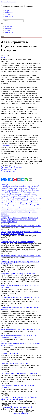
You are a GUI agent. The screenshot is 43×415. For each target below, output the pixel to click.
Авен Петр (30, 210)
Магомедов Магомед (33, 198)
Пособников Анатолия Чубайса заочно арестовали (20, 297)
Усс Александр (16, 202)
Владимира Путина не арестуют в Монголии (18, 274)
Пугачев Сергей (7, 200)
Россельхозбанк (25, 220)
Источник (4, 57)
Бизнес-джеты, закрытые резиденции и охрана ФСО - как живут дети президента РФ (21, 233)
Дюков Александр (23, 212)
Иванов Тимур (6, 210)
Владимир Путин (7, 145)
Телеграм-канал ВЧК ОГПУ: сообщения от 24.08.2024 (21, 329)
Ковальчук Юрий (33, 196)
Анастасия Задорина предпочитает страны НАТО (19, 373)
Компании (9, 13)
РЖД (36, 218)
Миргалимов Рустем (8, 212)
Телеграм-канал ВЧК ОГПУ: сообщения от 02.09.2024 (21, 256)
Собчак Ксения (6, 206)
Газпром (4, 218)
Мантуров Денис (20, 186)
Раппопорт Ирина (7, 194)
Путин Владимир (15, 167)
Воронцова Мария (22, 194)
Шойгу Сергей (6, 198)
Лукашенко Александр (17, 196)
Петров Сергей (33, 186)
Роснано (15, 220)
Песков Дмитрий (18, 198)
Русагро (31, 218)
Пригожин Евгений (30, 202)
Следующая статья (8, 171)
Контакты (9, 16)
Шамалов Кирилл (7, 208)
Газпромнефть (6, 222)
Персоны (8, 11)
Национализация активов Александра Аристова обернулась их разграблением (19, 398)
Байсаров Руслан (7, 204)
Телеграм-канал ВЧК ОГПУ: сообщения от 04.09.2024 (21, 226)
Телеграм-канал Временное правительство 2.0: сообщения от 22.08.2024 (18, 336)
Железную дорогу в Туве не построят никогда (18, 242)
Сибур (33, 220)
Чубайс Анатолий (15, 192)
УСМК (9, 220)
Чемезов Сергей (24, 188)
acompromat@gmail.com (21, 413)
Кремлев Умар (26, 190)
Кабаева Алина (18, 206)
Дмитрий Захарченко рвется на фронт (15, 363)
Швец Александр (32, 204)
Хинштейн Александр (9, 188)
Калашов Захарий (34, 200)
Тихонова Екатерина (33, 208)
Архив (7, 14)
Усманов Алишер (29, 192)
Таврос (3, 220)
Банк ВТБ (18, 218)
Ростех (24, 218)
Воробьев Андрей (20, 200)
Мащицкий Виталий (32, 206)
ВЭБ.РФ (11, 218)
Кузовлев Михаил (19, 210)
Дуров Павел (6, 202)
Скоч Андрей (20, 208)
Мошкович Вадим (13, 190)
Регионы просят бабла (9, 353)
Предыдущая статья (8, 169)
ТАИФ (14, 222)
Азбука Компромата (8, 2)
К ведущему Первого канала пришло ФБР (17, 407)
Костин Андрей (20, 204)
